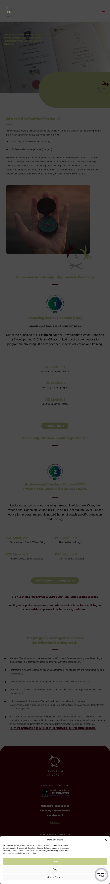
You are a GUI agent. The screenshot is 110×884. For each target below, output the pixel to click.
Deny (55, 869)
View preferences (55, 877)
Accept (55, 861)
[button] (105, 839)
